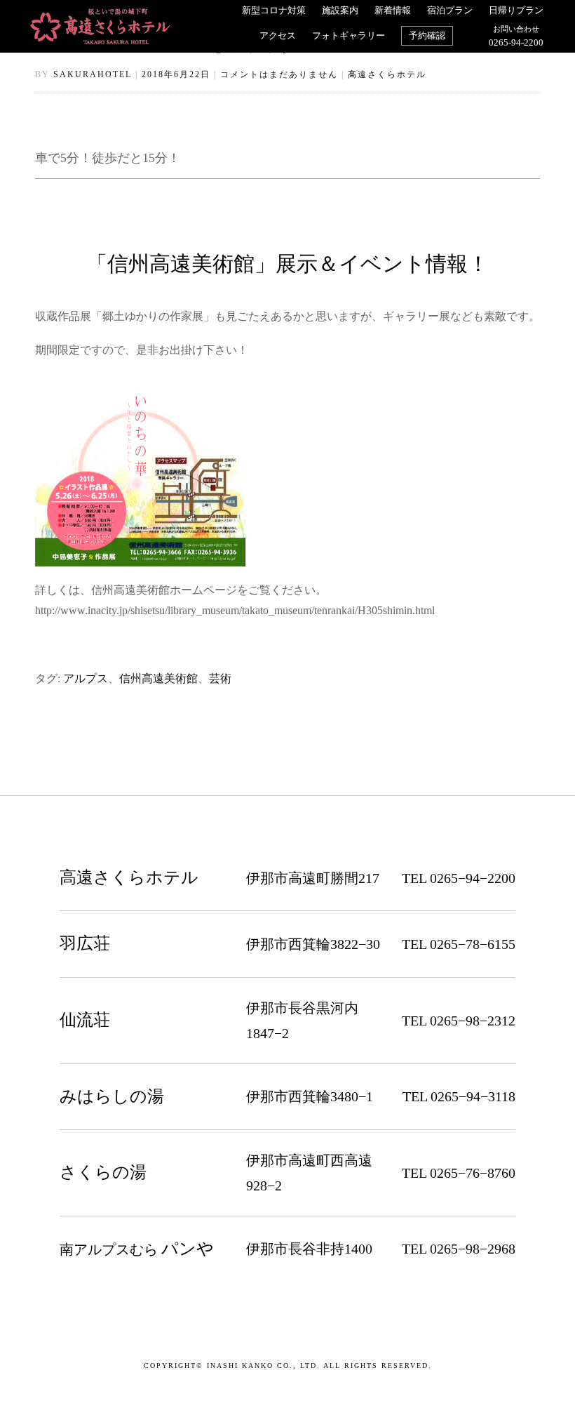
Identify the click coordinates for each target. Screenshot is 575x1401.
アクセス (277, 35)
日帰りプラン (516, 10)
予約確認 (427, 35)
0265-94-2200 (516, 36)
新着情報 (392, 10)
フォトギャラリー (348, 35)
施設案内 (340, 10)
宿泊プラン (450, 10)
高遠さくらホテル (387, 74)
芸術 (220, 678)
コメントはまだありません (279, 74)
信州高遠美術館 (158, 678)
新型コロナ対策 (274, 10)
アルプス (85, 678)
